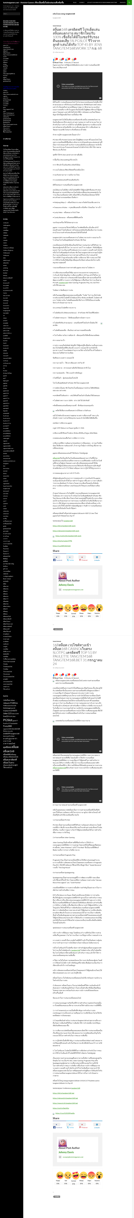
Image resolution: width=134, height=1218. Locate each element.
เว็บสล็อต (5, 669)
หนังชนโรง (6, 117)
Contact (81, 2)
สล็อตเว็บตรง (6, 53)
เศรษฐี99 (5, 679)
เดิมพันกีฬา (6, 654)
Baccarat (5, 270)
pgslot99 (5, 401)
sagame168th (7, 446)
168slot (5, 228)
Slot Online (6, 468)
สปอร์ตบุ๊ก (5, 581)
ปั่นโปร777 (6, 554)
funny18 (5, 303)
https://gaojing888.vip (9, 73)
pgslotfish (5, 406)
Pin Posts (123, 2)
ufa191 (5, 498)
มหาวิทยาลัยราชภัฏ (8, 564)
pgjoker (5, 383)
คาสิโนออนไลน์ (7, 523)
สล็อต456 (5, 589)
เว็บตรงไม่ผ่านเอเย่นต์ (9, 661)
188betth (5, 235)
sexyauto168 (6, 458)
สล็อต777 (5, 599)
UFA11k (5, 496)
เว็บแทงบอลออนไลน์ (8, 676)
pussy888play (7, 433)
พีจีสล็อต (5, 559)
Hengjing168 (6, 47)
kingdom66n (6, 338)
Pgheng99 (6, 381)
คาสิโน (5, 518)
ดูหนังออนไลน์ (7, 81)
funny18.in (6, 305)
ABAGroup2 (6, 260)
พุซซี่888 (5, 561)
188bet (5, 233)
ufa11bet (5, 493)
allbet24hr (6, 263)
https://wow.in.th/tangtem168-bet (65, 1103)
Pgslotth (5, 411)
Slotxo (5, 473)
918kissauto (6, 253)
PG (4, 368)
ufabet (5, 508)
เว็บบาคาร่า (6, 128)
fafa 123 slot (6, 295)
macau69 (5, 355)
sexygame (5, 463)
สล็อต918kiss (6, 606)
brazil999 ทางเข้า (8, 290)
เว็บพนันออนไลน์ (7, 666)
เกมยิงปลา (6, 644)
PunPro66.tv (6, 418)
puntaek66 (14, 723)
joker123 (5, 45)
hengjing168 (6, 310)
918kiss (5, 90)
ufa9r (4, 506)
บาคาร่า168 (6, 541)
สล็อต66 (5, 594)
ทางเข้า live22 (7, 533)
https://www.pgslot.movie (10, 124)
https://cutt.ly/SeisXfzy (61, 1108)
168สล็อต (57, 1196)
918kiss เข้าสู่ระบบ (8, 250)
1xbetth (5, 68)
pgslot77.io (6, 398)
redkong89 (6, 438)
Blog (74, 2)
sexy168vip (6, 456)
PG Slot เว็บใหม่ (7, 373)
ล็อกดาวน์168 (7, 579)
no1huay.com (7, 363)
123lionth (6, 223)
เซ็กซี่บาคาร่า (6, 651)
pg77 (4, 378)
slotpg (4, 64)
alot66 (5, 265)
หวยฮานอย (6, 639)
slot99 (5, 56)
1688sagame (6, 225)
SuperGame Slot (7, 486)
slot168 (5, 471)
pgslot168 (6, 391)
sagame (5, 96)
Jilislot (5, 318)
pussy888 (5, 58)
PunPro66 (6, 416)
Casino (5, 293)
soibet (4, 478)
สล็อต (4, 584)
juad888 (5, 335)
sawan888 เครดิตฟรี (8, 451)
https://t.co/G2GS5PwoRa (65, 1113)
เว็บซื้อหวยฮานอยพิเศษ (9, 659)
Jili (4, 315)
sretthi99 (5, 481)
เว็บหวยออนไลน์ (7, 671)
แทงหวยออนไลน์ (7, 684)
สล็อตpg (5, 611)
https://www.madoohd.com (10, 94)
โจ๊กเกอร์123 (6, 689)
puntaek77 (6, 426)
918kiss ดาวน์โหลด (8, 248)
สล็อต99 (5, 51)
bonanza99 (6, 283)
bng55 (5, 280)
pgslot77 (5, 396)
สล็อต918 (5, 604)
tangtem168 (57, 26)
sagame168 (6, 443)
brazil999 (5, 288)
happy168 (6, 308)
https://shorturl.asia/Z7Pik (62, 541)
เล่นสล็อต (5, 656)
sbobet (5, 453)
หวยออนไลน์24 (7, 636)
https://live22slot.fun (9, 115)
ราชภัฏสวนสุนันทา (8, 576)
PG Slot (5, 370)
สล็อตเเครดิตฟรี (7, 626)
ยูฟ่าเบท (5, 569)
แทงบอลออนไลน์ (7, 681)
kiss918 (5, 75)
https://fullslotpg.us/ (8, 113)
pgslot (4, 70)
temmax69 (6, 491)
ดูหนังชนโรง (6, 122)
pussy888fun (6, 431)
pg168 (5, 376)
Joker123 (5, 325)
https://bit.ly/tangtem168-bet (63, 1093)
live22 (4, 343)
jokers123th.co (7, 333)
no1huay (5, 360)
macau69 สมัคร (7, 358)
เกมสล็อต (5, 649)
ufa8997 (5, 503)
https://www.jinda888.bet (10, 55)
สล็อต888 (5, 601)
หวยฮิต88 (5, 641)
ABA (4, 258)
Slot (4, 466)
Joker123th (15, 713)
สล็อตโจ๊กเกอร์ (7, 631)
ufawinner (6, 513)
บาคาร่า (5, 60)
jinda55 (5, 320)
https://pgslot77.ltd (8, 109)
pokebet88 (6, 413)
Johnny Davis (66, 584)
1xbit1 (5, 243)
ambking (5, 268)
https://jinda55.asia (8, 49)
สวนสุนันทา (6, 634)
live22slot (5, 345)
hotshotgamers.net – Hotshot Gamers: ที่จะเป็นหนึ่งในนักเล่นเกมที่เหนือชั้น (33, 2)
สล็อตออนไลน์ (7, 616)
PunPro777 (6, 421)
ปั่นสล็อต (5, 546)
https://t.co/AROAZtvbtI (62, 546)
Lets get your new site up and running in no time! (102, 2)
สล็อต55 (5, 591)
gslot (4, 107)
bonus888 (6, 285)
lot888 (5, 350)
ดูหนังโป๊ (5, 66)
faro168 (5, 298)
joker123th (6, 330)
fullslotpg (5, 300)
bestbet (5, 273)
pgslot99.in (6, 403)
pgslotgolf (6, 408)
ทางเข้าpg (6, 536)
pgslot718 (6, 393)
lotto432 (5, 353)
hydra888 (6, 313)
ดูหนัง (4, 526)
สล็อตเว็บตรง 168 (8, 624)
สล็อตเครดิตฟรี (7, 619)
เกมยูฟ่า (5, 646)
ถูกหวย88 (5, 531)
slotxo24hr (6, 476)
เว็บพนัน (5, 664)
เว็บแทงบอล (6, 674)
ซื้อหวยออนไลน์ (7, 132)
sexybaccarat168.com (9, 461)
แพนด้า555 (6, 686)
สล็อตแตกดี (6, 629)
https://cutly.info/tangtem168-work (68, 536)
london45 (6, 348)
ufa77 (4, 501)
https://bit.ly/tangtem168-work (64, 526)
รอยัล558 (5, 574)
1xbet (4, 238)
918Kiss (5, 245)
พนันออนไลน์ (6, 556)
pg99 (4, 111)
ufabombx (6, 511)
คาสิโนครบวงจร (7, 521)
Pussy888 (5, 428)
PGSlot (5, 388)
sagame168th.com (8, 448)
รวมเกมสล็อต (6, 571)
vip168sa (5, 516)
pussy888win (6, 436)
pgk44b (5, 386)
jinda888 (5, 323)
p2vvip (5, 365)
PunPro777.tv (7, 423)
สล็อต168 (56, 458)
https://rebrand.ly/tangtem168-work (66, 531)
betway (5, 275)
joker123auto (7, 328)
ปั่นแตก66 (6, 549)
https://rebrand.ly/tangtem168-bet (65, 1098)
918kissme (6, 255)
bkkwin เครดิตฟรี (7, 278)
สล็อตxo (5, 62)
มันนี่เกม (5, 566)
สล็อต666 (5, 596)
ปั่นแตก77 (6, 551)
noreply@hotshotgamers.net (73, 590)
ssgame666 (6, 483)
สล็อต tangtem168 (59, 768)
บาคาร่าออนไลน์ (7, 543)
